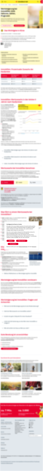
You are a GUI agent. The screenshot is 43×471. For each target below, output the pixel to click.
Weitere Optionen (21, 240)
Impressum (34, 246)
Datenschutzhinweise (23, 246)
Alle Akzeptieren (13, 243)
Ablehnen (10, 240)
